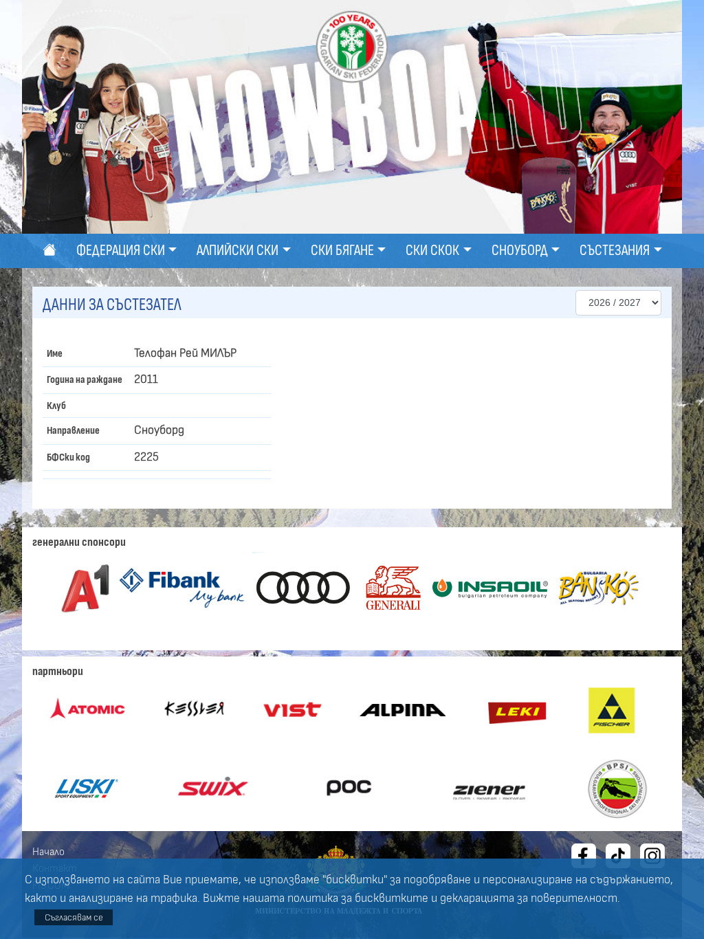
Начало (48, 851)
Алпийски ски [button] (237, 250)
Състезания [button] (615, 250)
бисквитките (391, 898)
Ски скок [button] (432, 250)
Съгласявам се (74, 917)
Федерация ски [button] (120, 250)
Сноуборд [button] (520, 250)
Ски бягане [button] (342, 250)
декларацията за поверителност (528, 898)
